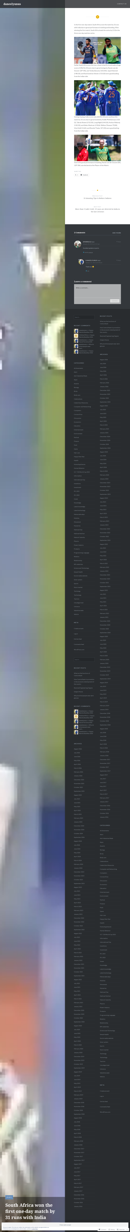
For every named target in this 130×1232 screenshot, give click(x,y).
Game (76, 449)
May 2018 (103, 740)
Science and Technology (81, 568)
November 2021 (105, 579)
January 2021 (104, 617)
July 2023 (103, 502)
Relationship (78, 560)
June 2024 (103, 459)
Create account (78, 628)
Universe (77, 606)
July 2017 (103, 778)
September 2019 (105, 679)
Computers (77, 410)
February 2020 (104, 659)
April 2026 (103, 375)
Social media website (80, 576)
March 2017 (104, 794)
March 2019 (104, 702)
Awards (76, 383)
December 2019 (105, 667)
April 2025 (103, 421)
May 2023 (103, 509)
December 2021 (105, 575)
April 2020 (103, 652)
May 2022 (103, 555)
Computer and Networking (82, 406)
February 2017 (104, 798)
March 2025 (104, 425)
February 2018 (104, 752)
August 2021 (104, 590)
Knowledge (77, 503)
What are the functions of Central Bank (108, 322)
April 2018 (103, 744)
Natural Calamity (79, 537)
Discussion (77, 418)
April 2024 (103, 467)
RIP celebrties (78, 564)
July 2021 (103, 594)
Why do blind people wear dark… (86, 346)
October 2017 (104, 767)
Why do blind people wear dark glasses (110, 345)
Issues (76, 499)
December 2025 (105, 390)
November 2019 (105, 671)
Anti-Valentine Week (80, 376)
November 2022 (105, 532)
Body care (77, 395)
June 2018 (103, 736)
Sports (9, 1197)
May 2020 (103, 648)
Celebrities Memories (81, 403)
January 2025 (104, 432)
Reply (119, 241)
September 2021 (105, 586)
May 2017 (103, 786)
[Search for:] (84, 317)
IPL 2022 (77, 495)
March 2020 (104, 655)
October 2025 (104, 398)
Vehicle (76, 614)
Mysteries (77, 526)
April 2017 (103, 790)
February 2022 (104, 567)
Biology (76, 387)
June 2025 (103, 413)
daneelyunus (12, 4)
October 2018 (104, 721)
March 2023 (104, 517)
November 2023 (105, 486)
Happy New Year (79, 456)
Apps (75, 379)
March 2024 (104, 471)
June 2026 (103, 367)
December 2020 (105, 621)
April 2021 (103, 605)
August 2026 (104, 359)
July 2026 (103, 363)
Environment (78, 433)
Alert (75, 372)
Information (78, 476)
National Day (78, 530)
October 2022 (104, 536)
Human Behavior (79, 468)
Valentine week (78, 610)
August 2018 (104, 729)
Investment (77, 487)
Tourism (76, 599)
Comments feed (79, 644)
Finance (76, 441)
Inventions (77, 483)
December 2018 (105, 713)
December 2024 (105, 436)
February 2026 (104, 383)
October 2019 (104, 675)
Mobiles (76, 518)
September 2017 (105, 771)
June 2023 (103, 505)
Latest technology (79, 510)
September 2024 (105, 448)
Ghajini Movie (104, 340)
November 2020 (105, 625)
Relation (76, 556)
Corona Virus (78, 414)
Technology (77, 595)
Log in (76, 634)
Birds (75, 391)
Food (75, 445)
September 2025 (105, 402)
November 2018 (105, 717)
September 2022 (105, 540)
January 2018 (104, 755)
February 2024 (104, 475)
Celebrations (78, 399)
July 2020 (103, 640)
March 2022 (104, 563)
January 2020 (104, 663)
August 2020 (104, 636)
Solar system (78, 579)
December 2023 (105, 482)
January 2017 (104, 802)
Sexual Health (78, 572)
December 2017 (105, 759)
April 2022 (103, 559)
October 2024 (104, 444)
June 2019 (103, 690)
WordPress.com (79, 649)
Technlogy (77, 591)
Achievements (78, 368)
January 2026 (104, 386)
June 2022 (103, 552)
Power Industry (79, 545)
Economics (77, 422)
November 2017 (105, 763)
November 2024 (105, 440)
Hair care (77, 453)
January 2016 (104, 817)
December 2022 (105, 529)
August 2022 (104, 544)
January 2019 (104, 709)
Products (77, 549)
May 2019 (103, 694)
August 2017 (104, 775)
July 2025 (103, 409)
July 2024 (103, 456)
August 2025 (104, 406)
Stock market (78, 587)
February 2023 (104, 521)
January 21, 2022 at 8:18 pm (94, 262)
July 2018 (103, 732)
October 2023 (104, 490)
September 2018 (105, 725)
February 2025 (104, 429)
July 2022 (103, 548)
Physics (76, 541)
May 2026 (103, 371)
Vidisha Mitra (83, 335)
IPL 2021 (77, 491)
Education (77, 426)
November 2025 (105, 394)
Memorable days (79, 514)
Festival (76, 437)
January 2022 (104, 571)
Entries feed (78, 639)
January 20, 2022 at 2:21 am (91, 244)
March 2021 (104, 609)
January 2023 (104, 525)
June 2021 (103, 598)
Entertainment (78, 430)
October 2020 (104, 629)
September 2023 (105, 494)
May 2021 (103, 602)
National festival (79, 533)
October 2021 (104, 582)
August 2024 (104, 452)
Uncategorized (78, 603)
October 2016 (104, 813)
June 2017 (103, 782)
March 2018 (104, 748)
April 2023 (103, 513)
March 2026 (104, 379)
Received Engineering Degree (109, 336)
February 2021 (104, 613)
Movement (77, 522)
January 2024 (104, 479)
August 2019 (104, 682)
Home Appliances (79, 464)
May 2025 (103, 417)
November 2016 (105, 809)
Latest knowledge (79, 506)
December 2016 (105, 805)
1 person (91, 252)
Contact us (121, 4)
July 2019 (103, 686)
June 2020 (103, 644)
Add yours (116, 233)
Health (76, 460)
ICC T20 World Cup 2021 (82, 472)
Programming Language (81, 553)
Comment (115, 301)
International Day (79, 480)
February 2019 (104, 705)
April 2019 (103, 698)
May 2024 (103, 463)
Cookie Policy (35, 1229)
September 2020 (105, 632)
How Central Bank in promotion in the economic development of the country (110, 330)
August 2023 (104, 498)
